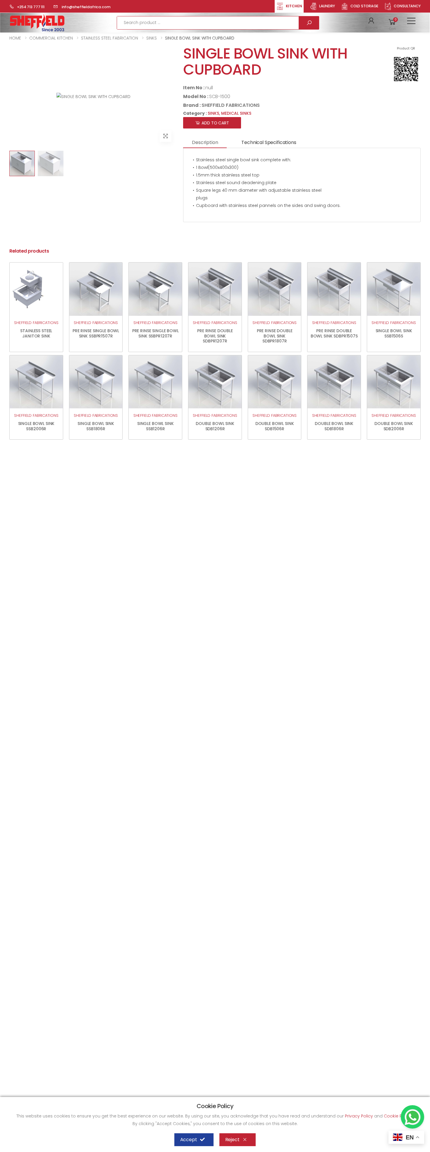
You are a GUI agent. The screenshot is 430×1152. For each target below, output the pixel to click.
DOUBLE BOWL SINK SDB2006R (393, 426)
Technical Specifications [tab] (268, 142)
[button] (371, 22)
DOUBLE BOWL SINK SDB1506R (274, 426)
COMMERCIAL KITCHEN (51, 38)
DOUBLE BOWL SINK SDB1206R (215, 426)
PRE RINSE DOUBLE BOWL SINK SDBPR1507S (334, 333)
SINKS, (214, 113)
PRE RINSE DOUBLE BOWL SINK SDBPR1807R (275, 336)
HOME (15, 38)
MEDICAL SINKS (236, 113)
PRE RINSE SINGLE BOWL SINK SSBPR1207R (155, 333)
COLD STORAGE (364, 6)
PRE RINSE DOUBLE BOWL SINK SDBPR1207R (215, 336)
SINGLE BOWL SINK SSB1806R (96, 426)
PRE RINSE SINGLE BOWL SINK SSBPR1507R (96, 333)
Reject (232, 1139)
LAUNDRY (327, 6)
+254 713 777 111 (30, 6)
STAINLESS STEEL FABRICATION (109, 38)
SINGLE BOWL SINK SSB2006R (36, 426)
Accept (188, 1139)
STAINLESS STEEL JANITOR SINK (36, 333)
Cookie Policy (398, 1116)
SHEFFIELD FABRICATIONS (231, 105)
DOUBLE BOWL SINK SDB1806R (334, 426)
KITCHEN (294, 6)
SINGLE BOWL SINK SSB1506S (394, 333)
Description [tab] (205, 142)
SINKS (151, 38)
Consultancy (407, 6)
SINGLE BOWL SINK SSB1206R (155, 426)
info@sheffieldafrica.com (86, 6)
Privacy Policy (359, 1116)
